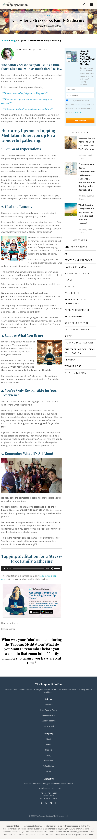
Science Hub (49, 704)
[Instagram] (46, 803)
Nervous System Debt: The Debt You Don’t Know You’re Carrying (86, 144)
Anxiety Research (49, 721)
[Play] (4, 568)
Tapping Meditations (79, 342)
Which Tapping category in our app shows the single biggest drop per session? (86, 214)
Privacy (48, 755)
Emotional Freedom (78, 260)
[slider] (57, 568)
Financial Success (77, 273)
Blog (13, 40)
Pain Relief (72, 292)
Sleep (68, 336)
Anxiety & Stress (76, 247)
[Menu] (91, 4)
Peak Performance (77, 309)
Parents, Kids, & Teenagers (75, 301)
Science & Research (78, 323)
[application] (31, 568)
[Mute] (52, 568)
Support (48, 750)
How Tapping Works (48, 710)
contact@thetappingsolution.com (48, 788)
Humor (69, 286)
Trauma (70, 359)
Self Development (77, 329)
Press (48, 744)
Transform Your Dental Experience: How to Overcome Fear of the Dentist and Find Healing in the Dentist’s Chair (86, 177)
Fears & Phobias (75, 266)
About (48, 739)
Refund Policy (48, 766)
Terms (48, 771)
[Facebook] (41, 803)
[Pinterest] (51, 803)
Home (5, 40)
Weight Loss (73, 366)
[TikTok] (55, 803)
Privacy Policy (77, 112)
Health (70, 279)
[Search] (84, 4)
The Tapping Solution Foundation (80, 351)
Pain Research (48, 726)
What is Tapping (76, 372)
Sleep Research (48, 715)
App (67, 253)
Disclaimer (48, 760)
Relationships (74, 316)
